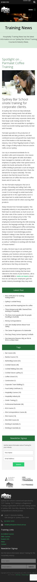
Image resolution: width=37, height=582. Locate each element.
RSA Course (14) (10, 416)
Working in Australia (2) (12, 428)
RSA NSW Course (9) (12, 420)
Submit (31, 567)
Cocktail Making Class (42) (14, 369)
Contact (3, 544)
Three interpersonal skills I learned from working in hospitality (18, 310)
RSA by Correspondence (13, 321)
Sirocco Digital (25, 575)
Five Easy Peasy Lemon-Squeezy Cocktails (19, 334)
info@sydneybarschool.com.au (15, 525)
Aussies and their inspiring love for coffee (18, 305)
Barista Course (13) (11, 357)
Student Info (5, 539)
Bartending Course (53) (13, 361)
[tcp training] (27, 484)
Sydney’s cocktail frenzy (13, 301)
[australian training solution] (9, 479)
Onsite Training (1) (11, 400)
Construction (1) (10, 380)
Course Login (27, 0)
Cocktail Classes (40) (12, 365)
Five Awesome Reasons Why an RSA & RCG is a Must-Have (18, 339)
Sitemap (18, 575)
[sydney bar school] (5, 9)
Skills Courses (5, 537)
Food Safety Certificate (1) (14, 388)
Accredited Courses (7, 534)
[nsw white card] (27, 479)
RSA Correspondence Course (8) (16, 412)
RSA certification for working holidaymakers (14, 297)
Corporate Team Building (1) (14, 384)
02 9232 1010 (5, 2)
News (3, 542)
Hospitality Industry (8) (12, 396)
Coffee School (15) (11, 377)
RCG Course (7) (10, 408)
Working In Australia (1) (13, 424)
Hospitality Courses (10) (13, 392)
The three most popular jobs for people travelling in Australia (18, 316)
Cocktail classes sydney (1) (14, 373)
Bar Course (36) (10, 353)
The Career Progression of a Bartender (18, 330)
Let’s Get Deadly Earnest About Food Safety (17, 325)
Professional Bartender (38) (14, 404)
